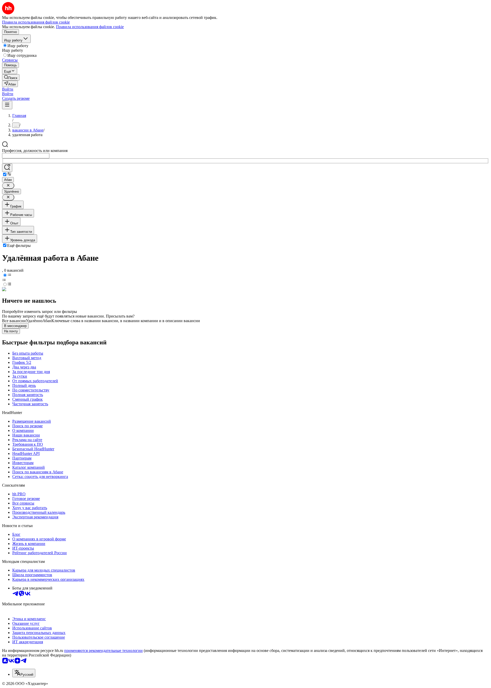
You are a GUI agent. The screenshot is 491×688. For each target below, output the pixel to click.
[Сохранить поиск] (7, 167)
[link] (10, 77)
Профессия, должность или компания (35, 150)
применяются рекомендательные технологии (103, 650)
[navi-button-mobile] (7, 105)
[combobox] (25, 155)
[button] (7, 89)
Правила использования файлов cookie (90, 27)
